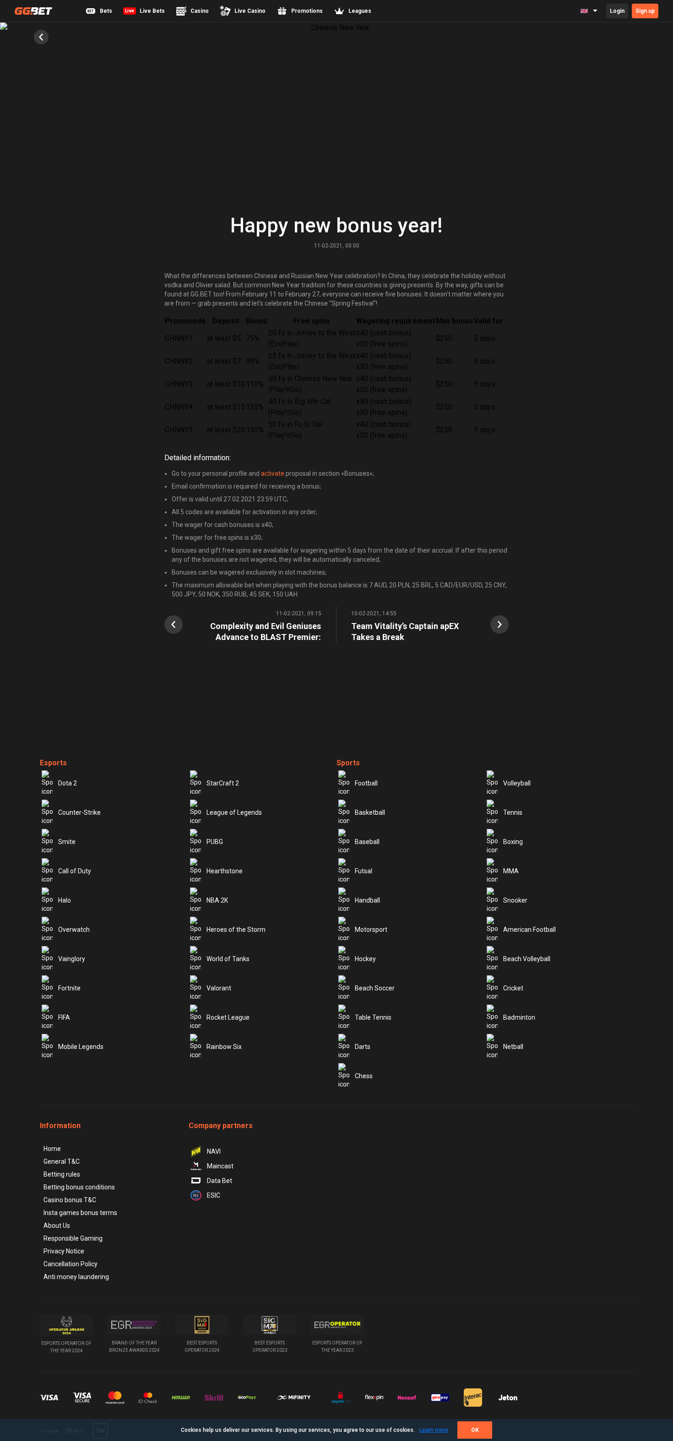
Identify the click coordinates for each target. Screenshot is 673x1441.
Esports (53, 762)
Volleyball (517, 783)
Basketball (370, 812)
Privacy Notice (63, 1251)
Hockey (365, 958)
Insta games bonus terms (80, 1212)
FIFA (64, 1017)
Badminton (519, 1017)
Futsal (363, 871)
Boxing (513, 841)
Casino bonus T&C (69, 1200)
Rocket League (228, 1017)
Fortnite (69, 988)
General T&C (61, 1161)
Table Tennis (373, 1017)
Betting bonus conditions (79, 1187)
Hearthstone (224, 871)
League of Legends (234, 812)
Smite (67, 841)
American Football (529, 929)
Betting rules (61, 1174)
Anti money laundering (76, 1276)
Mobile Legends (80, 1046)
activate (272, 473)
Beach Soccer (375, 988)
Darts (362, 1046)
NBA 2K (217, 900)
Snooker (515, 900)
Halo (64, 900)
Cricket (513, 988)
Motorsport (371, 929)
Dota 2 (67, 783)
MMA (511, 871)
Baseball (367, 841)
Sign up (645, 11)
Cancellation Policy (70, 1264)
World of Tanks (228, 958)
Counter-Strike (79, 812)
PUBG (214, 841)
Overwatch (74, 929)
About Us (56, 1225)
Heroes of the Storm (236, 929)
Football (366, 783)
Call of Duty (74, 871)
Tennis (512, 812)
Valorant (218, 988)
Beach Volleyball (526, 958)
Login (617, 11)
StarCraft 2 (222, 783)
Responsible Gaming (73, 1238)
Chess (364, 1076)
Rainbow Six (224, 1046)
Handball (367, 900)
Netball (513, 1046)
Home (52, 1148)
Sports (348, 762)
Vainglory (71, 958)
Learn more (433, 1430)
